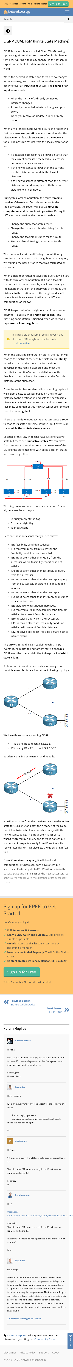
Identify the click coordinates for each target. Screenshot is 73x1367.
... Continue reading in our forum (24, 1318)
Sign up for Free (21, 971)
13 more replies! (17, 1335)
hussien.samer (22, 1040)
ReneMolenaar (22, 1195)
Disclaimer (10, 1352)
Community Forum (45, 1339)
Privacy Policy (27, 1352)
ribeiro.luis (21, 1140)
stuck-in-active (21, 343)
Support (44, 1352)
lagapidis (20, 1086)
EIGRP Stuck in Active (23, 1002)
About (55, 1352)
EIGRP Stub (54, 1010)
